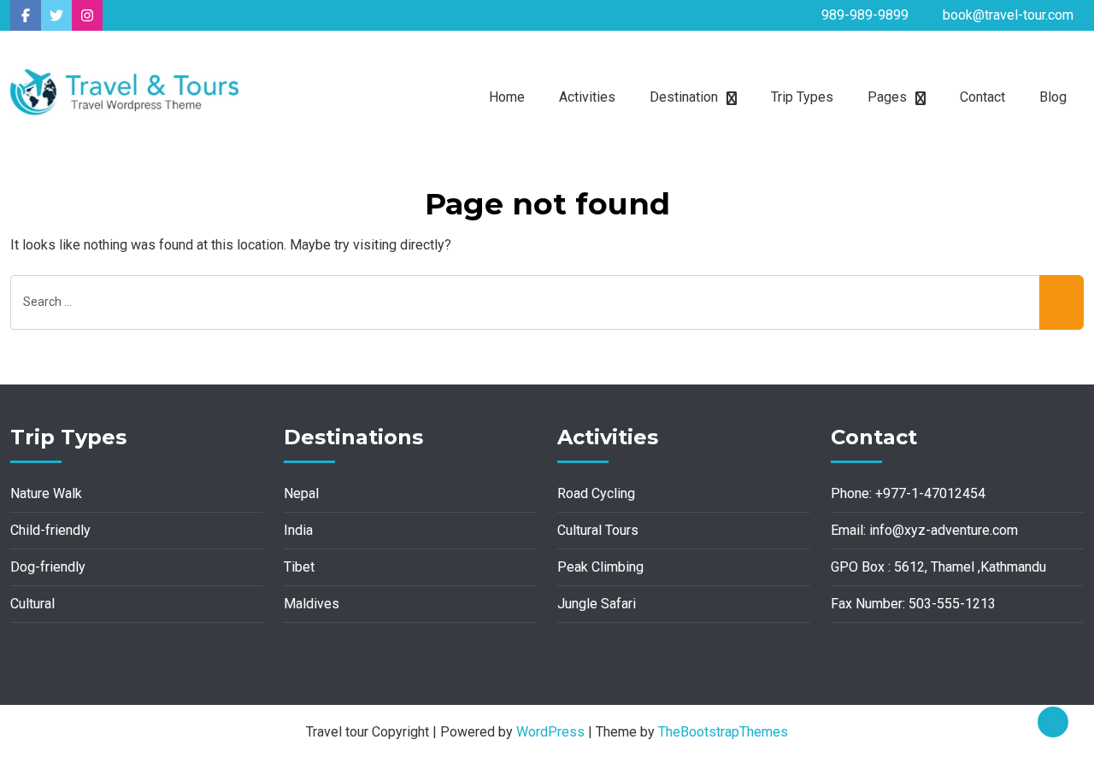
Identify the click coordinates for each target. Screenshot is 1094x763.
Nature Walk (46, 493)
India (298, 530)
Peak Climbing (600, 567)
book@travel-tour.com (1008, 15)
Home (507, 97)
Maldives (311, 604)
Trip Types (802, 97)
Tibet (299, 567)
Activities (587, 97)
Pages (887, 97)
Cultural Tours (597, 530)
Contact (982, 97)
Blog (1053, 97)
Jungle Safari (596, 604)
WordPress (550, 732)
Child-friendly (50, 530)
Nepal (301, 493)
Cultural (32, 604)
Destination (684, 97)
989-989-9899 (865, 15)
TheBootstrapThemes (723, 732)
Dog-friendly (47, 567)
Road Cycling (596, 493)
